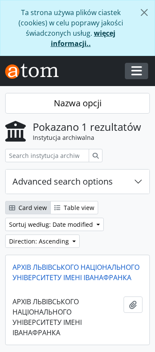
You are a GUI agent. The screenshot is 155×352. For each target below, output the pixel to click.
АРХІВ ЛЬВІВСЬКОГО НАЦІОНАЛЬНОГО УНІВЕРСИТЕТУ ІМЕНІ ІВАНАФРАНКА (76, 272)
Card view (32, 208)
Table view (78, 208)
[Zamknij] (144, 12)
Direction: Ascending (40, 241)
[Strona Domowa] (35, 71)
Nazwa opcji (78, 103)
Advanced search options (62, 181)
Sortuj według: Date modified (52, 224)
